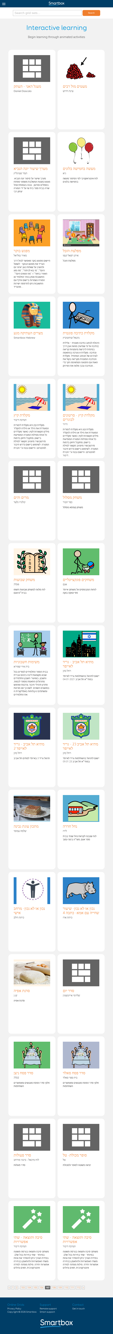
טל (64, 1160)
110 (66, 1287)
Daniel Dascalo (22, 91)
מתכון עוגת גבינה (26, 826)
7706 (16, 584)
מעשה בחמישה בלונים (79, 169)
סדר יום (68, 991)
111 (72, 1287)
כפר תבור (67, 502)
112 (78, 1287)
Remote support (48, 1309)
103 (23, 1287)
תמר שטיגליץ (20, 173)
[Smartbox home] (56, 3)
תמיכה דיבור (20, 420)
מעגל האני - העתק (27, 87)
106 (41, 1287)
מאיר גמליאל (20, 255)
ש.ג (15, 995)
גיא (64, 173)
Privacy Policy (14, 1309)
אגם (65, 584)
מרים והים (21, 498)
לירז (65, 831)
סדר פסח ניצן (23, 1073)
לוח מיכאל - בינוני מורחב (26, 1160)
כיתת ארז (67, 917)
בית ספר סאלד (70, 1077)
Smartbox (31, 1312)
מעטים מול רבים (75, 87)
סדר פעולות (22, 1155)
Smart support (47, 1312)
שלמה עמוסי (20, 831)
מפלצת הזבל (72, 251)
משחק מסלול (72, 498)
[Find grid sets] (48, 13)
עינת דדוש (68, 91)
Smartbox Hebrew (24, 338)
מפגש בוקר (22, 251)
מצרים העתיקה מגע (28, 333)
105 (35, 1287)
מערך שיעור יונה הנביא (31, 169)
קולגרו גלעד (19, 502)
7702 (16, 1077)
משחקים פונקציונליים (78, 580)
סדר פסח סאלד (74, 1073)
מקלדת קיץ (22, 415)
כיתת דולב (19, 917)
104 (29, 1287)
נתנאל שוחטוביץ (71, 338)
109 (60, 1287)
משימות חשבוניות (26, 662)
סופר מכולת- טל (75, 1155)
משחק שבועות (24, 580)
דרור (65, 424)
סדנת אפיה (22, 991)
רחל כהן (67, 671)
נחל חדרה (70, 826)
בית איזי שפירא (21, 666)
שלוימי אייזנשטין (71, 995)
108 (54, 1287)
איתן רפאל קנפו (71, 255)
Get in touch (78, 1309)
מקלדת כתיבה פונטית (78, 333)
